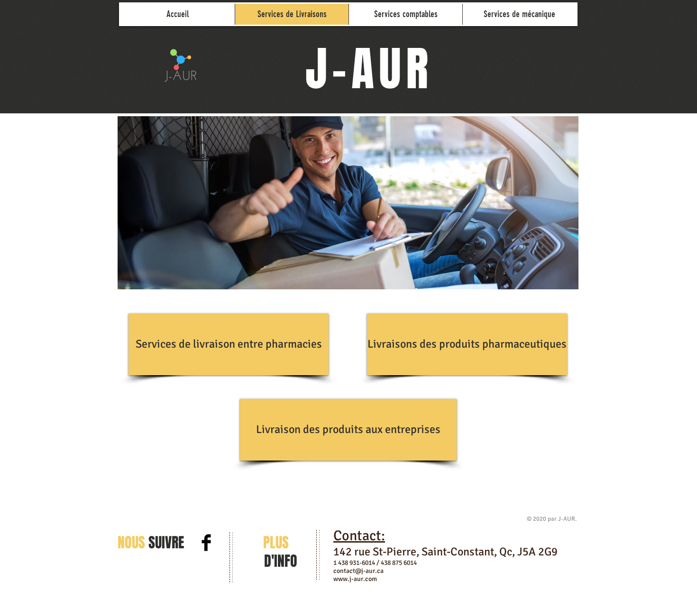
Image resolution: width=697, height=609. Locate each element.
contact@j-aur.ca (358, 571)
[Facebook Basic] (206, 542)
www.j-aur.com (355, 579)
